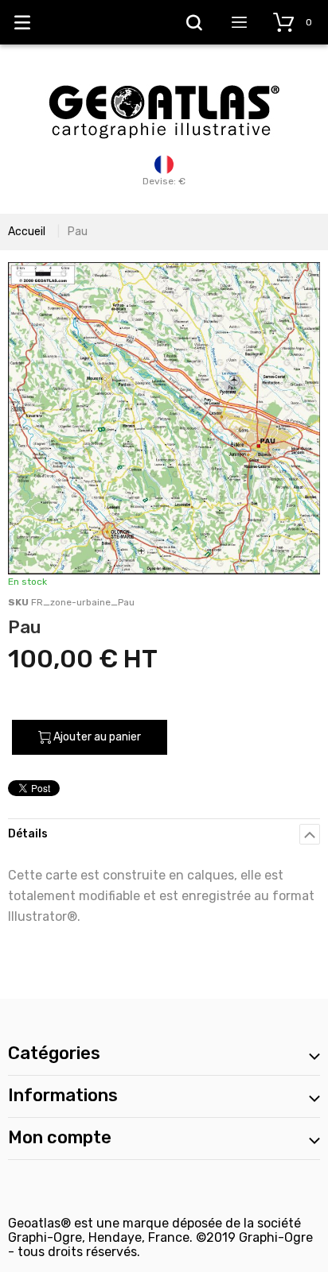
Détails (28, 834)
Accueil (26, 231)
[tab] (164, 833)
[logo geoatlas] (164, 77)
